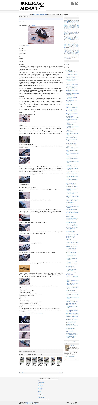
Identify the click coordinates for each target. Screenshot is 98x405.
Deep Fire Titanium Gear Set (71, 209)
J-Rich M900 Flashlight (70, 290)
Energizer (76, 33)
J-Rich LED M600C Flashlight (71, 74)
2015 (67, 64)
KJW (65, 40)
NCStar (74, 46)
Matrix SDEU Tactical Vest (71, 321)
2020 (67, 62)
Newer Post (21, 372)
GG (76, 36)
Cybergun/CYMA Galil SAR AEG (72, 301)
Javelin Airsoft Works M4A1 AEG (72, 186)
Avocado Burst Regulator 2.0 (71, 137)
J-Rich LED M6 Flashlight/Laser (72, 225)
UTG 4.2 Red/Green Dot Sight (71, 200)
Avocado (70, 26)
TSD (73, 54)
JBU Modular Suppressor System (72, 330)
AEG (68, 20)
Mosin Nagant (66, 46)
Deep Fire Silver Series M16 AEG (72, 199)
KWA (68, 40)
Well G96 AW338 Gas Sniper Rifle (72, 313)
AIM (64, 21)
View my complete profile (69, 356)
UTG (72, 57)
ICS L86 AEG (68, 239)
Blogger (73, 341)
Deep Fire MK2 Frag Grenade (71, 179)
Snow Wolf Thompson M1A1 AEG (72, 166)
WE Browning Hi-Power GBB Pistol (72, 212)
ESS (68, 32)
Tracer (69, 57)
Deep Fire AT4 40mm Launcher (72, 84)
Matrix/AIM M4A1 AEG (70, 300)
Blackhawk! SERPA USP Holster (72, 276)
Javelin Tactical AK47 (70, 202)
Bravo (77, 28)
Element (71, 33)
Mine (77, 45)
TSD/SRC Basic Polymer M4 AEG (72, 252)
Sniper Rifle (77, 52)
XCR (69, 58)
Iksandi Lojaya (28, 403)
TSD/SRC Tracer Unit (70, 324)
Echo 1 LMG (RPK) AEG (70, 236)
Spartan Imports (74, 53)
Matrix (69, 45)
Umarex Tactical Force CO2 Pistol (72, 242)
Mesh (73, 45)
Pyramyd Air (71, 47)
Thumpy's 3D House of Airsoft (43, 398)
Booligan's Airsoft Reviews (29, 402)
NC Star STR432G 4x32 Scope (71, 334)
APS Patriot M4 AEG (70, 216)
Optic (77, 46)
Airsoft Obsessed (41, 383)
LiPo (65, 43)
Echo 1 (29, 313)
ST (74, 51)
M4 (73, 43)
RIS (33, 351)
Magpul (73, 44)
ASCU (74, 21)
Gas (69, 37)
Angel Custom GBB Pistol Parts (72, 86)
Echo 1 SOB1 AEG (69, 131)
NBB (70, 46)
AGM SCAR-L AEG (69, 331)
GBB (69, 36)
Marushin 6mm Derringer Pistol (72, 224)
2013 (67, 67)
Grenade (69, 38)
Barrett (67, 27)
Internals (66, 39)
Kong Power (76, 40)
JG (73, 39)
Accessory (25, 351)
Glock (65, 38)
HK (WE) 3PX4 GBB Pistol (71, 143)
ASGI (77, 21)
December (68, 70)
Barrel (78, 26)
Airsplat (72, 25)
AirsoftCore (40, 386)
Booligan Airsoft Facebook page (40, 14)
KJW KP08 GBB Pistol (70, 124)
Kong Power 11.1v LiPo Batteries (72, 319)
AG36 (74, 20)
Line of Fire (69, 43)
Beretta (74, 27)
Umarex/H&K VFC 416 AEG (71, 240)
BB (75, 26)
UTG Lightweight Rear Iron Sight (72, 187)
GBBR (73, 36)
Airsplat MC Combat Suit (70, 254)
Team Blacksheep (41, 397)
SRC (71, 51)
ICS (78, 38)
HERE (28, 45)
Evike (66, 35)
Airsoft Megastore (41, 382)
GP (78, 36)
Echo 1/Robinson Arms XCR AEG (72, 218)
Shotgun (71, 52)
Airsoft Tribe (40, 385)
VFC (75, 57)
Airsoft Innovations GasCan (71, 222)
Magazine (69, 44)
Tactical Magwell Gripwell (70, 322)
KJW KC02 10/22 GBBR (70, 210)
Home (41, 372)
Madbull (65, 44)
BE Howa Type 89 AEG (70, 328)
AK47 (68, 21)
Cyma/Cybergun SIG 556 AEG (71, 106)
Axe (73, 26)
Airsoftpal (40, 389)
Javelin (77, 39)
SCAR (70, 50)
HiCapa (75, 38)
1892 (65, 20)
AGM (77, 20)
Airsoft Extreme (72, 24)
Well (66, 58)
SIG (74, 50)
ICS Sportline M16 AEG (70, 233)
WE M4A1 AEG (69, 104)
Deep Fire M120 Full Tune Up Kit (72, 194)
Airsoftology (40, 388)
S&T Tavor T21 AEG (69, 116)
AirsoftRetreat (39, 313)
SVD (68, 52)
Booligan (33, 25)
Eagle (71, 32)
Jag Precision (40, 394)
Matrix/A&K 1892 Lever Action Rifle (72, 117)
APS (71, 21)
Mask (65, 45)
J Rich (71, 39)
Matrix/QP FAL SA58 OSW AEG (71, 107)
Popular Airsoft (41, 395)
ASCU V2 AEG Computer (70, 136)
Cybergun (67, 31)
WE (78, 57)
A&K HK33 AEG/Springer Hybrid (72, 316)
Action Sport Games (41, 380)
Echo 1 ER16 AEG (69, 274)
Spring (65, 54)
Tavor (77, 54)
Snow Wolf (68, 53)
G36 (66, 36)
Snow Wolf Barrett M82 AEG (71, 303)
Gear (72, 37)
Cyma (71, 31)
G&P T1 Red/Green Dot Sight (71, 246)
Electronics (66, 33)
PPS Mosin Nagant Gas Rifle (71, 109)
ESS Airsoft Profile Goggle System (72, 304)
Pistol (65, 47)
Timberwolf (65, 57)
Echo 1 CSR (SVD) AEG (70, 77)
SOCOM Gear (66, 51)
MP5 (77, 43)
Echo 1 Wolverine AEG (70, 237)
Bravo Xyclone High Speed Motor (72, 234)
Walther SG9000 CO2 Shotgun (71, 333)
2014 (67, 65)
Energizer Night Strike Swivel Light (72, 314)
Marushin (76, 44)
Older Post (61, 372)
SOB (77, 50)
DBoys (75, 31)
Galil (66, 37)
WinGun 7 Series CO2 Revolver (72, 309)
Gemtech (76, 37)
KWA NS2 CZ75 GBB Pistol (71, 248)
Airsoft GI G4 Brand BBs (70, 231)
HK (72, 38)
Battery (70, 27)
